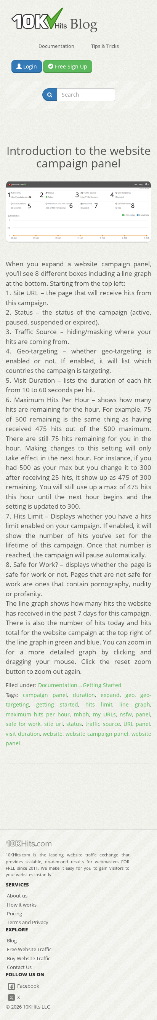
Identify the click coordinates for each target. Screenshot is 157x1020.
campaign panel (45, 695)
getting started (57, 704)
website (52, 733)
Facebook (27, 985)
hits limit (98, 704)
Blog (12, 940)
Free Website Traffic (29, 949)
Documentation (56, 46)
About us (17, 895)
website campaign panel (97, 733)
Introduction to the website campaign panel (78, 157)
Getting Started (102, 685)
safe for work (23, 723)
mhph (81, 714)
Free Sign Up (70, 66)
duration (84, 695)
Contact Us (19, 967)
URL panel (136, 723)
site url (53, 723)
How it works (22, 904)
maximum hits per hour (38, 714)
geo (130, 695)
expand (110, 695)
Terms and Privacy (27, 922)
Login (29, 66)
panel (143, 714)
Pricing (14, 913)
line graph (134, 704)
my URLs (104, 714)
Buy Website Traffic (28, 958)
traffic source (102, 723)
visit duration (23, 733)
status (74, 723)
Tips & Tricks (105, 46)
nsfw (126, 714)
